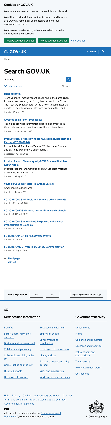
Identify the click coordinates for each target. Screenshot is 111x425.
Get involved (82, 373)
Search (68, 79)
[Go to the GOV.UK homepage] (15, 51)
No (55, 294)
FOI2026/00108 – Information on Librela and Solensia (35, 210)
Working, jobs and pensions (55, 377)
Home (7, 59)
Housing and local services (54, 349)
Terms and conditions (15, 399)
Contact (67, 395)
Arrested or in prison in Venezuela (23, 119)
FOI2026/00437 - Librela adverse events (27, 235)
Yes (39, 294)
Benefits (8, 327)
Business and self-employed (19, 343)
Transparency (83, 361)
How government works (88, 367)
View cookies (78, 40)
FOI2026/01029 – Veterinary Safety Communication (34, 246)
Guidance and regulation (88, 339)
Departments (82, 327)
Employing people (49, 333)
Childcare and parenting (17, 349)
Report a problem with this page (86, 294)
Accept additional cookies (20, 40)
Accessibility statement (47, 395)
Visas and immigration (52, 371)
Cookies (27, 395)
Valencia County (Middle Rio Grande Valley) (29, 183)
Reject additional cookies (53, 40)
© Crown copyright (96, 416)
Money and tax (48, 355)
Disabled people (13, 371)
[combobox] (35, 79)
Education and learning (52, 327)
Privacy (16, 395)
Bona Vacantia (12, 93)
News (78, 333)
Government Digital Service (19, 403)
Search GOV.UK (36, 71)
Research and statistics (88, 345)
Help (6, 395)
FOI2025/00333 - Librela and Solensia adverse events (35, 199)
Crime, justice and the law (18, 364)
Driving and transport (16, 377)
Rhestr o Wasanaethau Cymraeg (48, 399)
